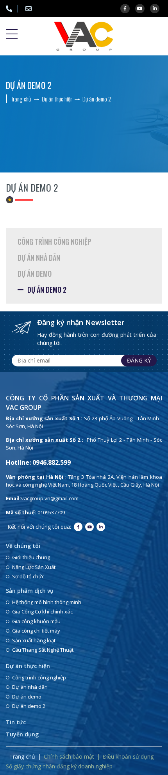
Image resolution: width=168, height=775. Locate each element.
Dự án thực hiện (28, 666)
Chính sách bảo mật (69, 756)
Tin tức (16, 722)
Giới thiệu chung (31, 557)
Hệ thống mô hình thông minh (46, 602)
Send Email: (31, 8)
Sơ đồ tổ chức (28, 576)
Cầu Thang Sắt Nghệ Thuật (42, 649)
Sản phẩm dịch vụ (30, 590)
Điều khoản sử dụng (128, 756)
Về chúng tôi (23, 545)
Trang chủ (22, 756)
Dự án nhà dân (39, 257)
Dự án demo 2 (46, 289)
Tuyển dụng (22, 734)
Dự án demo (35, 273)
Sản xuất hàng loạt (33, 640)
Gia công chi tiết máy (36, 630)
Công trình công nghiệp (54, 241)
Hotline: (12, 8)
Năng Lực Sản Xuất (33, 567)
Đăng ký (139, 360)
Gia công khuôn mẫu (36, 621)
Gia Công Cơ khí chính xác (42, 611)
